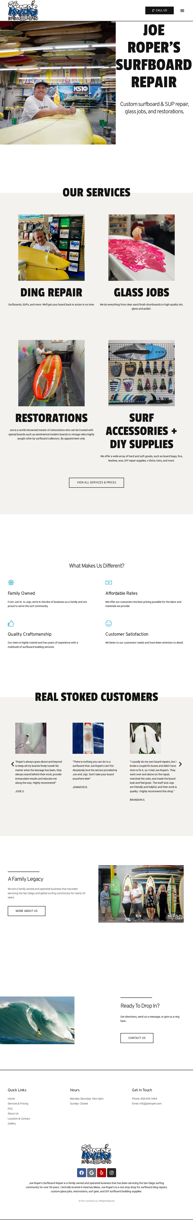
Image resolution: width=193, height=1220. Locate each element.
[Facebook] (81, 1172)
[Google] (91, 1172)
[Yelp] (101, 1172)
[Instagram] (111, 1172)
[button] (182, 10)
